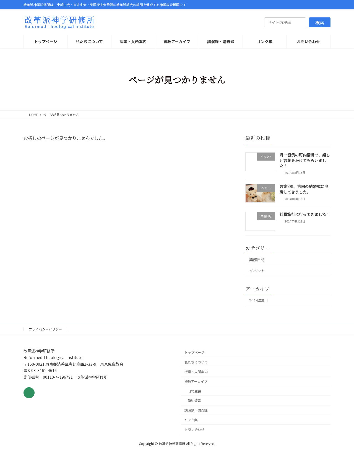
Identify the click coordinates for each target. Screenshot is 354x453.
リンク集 (191, 419)
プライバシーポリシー (45, 329)
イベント (257, 270)
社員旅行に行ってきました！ (305, 214)
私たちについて (196, 362)
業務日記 (257, 259)
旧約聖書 (194, 390)
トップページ (194, 352)
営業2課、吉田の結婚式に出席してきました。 (304, 189)
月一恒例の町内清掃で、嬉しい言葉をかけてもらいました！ (305, 160)
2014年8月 (258, 300)
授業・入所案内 (196, 371)
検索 (319, 22)
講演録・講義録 (196, 410)
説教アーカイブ (195, 381)
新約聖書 (194, 400)
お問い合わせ (194, 429)
